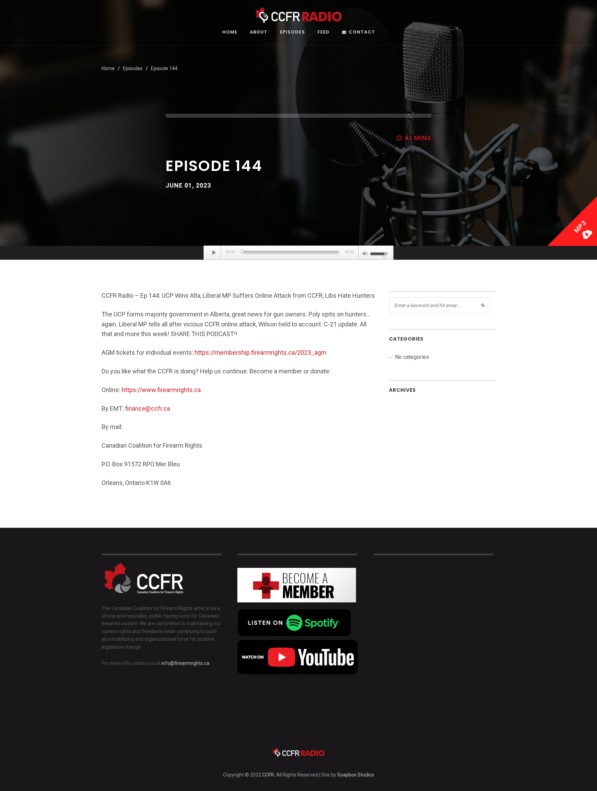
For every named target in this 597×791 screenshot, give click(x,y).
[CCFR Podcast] (298, 14)
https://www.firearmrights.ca (161, 389)
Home (229, 32)
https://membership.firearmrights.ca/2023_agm (260, 352)
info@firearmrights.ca (185, 663)
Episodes (292, 32)
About (258, 32)
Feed (324, 32)
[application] (298, 253)
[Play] (214, 252)
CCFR (268, 775)
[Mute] (365, 254)
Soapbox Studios (355, 775)
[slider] (291, 252)
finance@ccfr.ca (147, 408)
